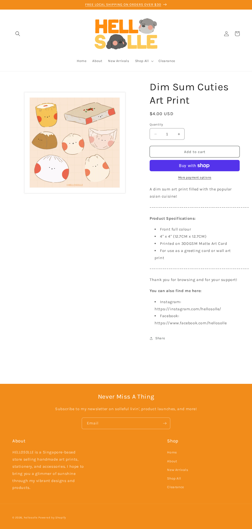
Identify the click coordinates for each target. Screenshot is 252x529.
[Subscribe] (164, 423)
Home (172, 452)
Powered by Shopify (52, 517)
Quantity (156, 124)
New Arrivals (177, 470)
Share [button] (160, 338)
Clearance (175, 487)
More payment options (194, 177)
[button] (17, 33)
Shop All (174, 478)
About (172, 461)
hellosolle (31, 517)
